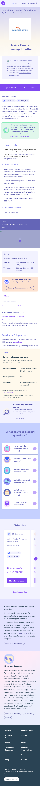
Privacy (8, 743)
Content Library (27, 730)
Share (6, 296)
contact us (5, 397)
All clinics (10, 10)
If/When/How (7, 393)
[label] (16, 3)
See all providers (20, 592)
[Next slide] (35, 559)
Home (4, 10)
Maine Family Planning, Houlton (25, 10)
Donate (8, 717)
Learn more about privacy (14, 643)
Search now (19, 418)
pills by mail (24, 101)
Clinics (23, 743)
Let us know (18, 342)
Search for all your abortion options (17, 13)
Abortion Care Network (10, 320)
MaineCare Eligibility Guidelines (21, 154)
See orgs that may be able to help (20, 288)
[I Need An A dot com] (5, 3)
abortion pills (10, 101)
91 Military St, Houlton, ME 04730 (14, 224)
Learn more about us (12, 713)
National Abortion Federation (13, 317)
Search (8, 730)
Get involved (28, 713)
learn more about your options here (19, 74)
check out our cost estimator (19, 136)
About (7, 755)
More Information (16, 581)
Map (3, 227)
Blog (7, 760)
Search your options (28, 3)
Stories (24, 735)
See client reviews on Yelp (12, 306)
